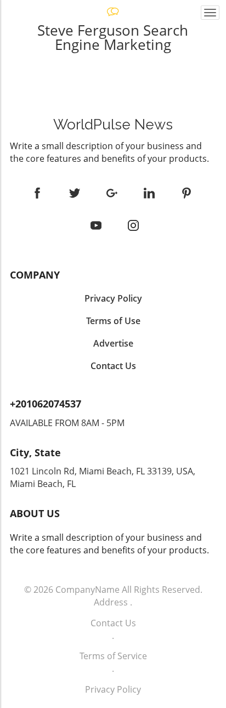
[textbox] (113, 124)
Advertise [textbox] (113, 343)
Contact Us (113, 623)
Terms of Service (113, 656)
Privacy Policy (113, 689)
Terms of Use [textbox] (113, 320)
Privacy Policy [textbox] (113, 298)
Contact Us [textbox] (113, 365)
